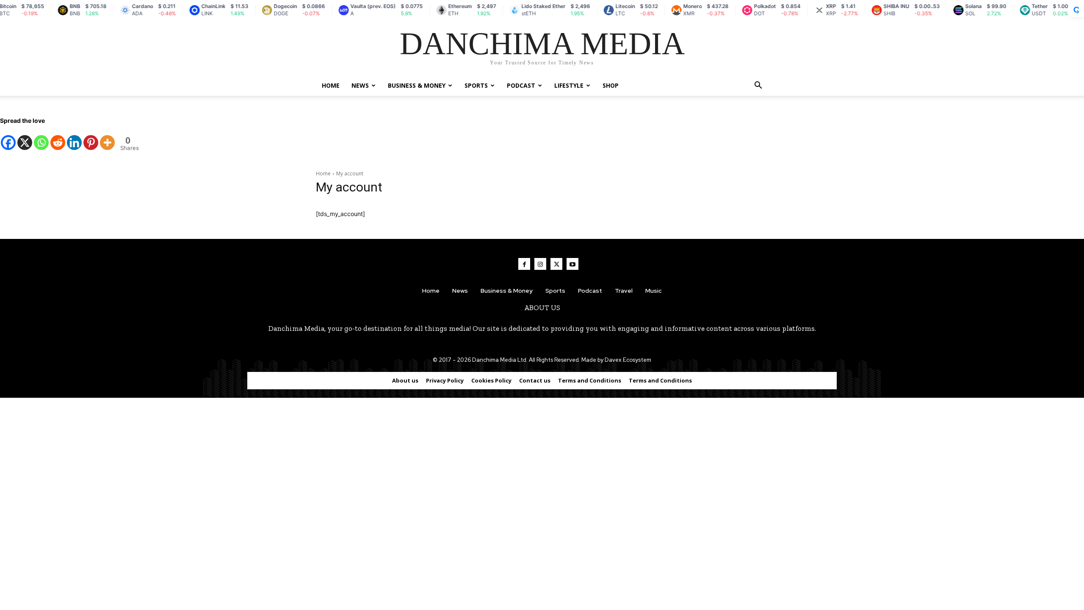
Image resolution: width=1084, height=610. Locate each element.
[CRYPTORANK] (1076, 10)
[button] (758, 86)
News (360, 85)
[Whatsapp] (41, 138)
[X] (24, 138)
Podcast (521, 85)
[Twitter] (556, 264)
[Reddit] (57, 138)
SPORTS (476, 85)
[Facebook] (8, 138)
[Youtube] (572, 264)
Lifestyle (568, 85)
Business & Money (416, 85)
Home (331, 85)
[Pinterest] (90, 138)
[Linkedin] (74, 138)
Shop (611, 85)
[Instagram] (540, 264)
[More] (107, 138)
